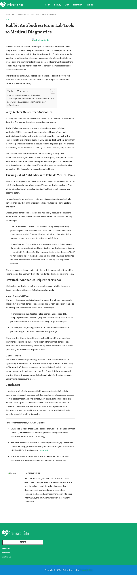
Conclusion (14, 105)
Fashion (89, 4)
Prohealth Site (85, 570)
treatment (43, 450)
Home (8, 14)
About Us (6, 548)
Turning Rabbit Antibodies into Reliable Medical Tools (31, 98)
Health (47, 4)
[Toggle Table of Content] (51, 91)
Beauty (57, 4)
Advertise (6, 553)
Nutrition (77, 4)
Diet (67, 4)
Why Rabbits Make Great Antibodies (24, 95)
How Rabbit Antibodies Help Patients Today (27, 102)
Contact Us (6, 557)
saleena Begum (32, 473)
